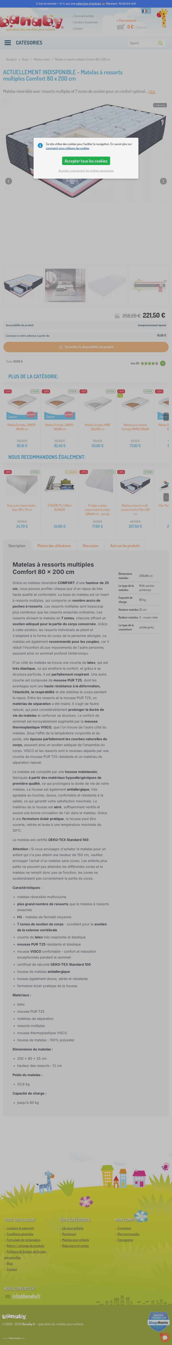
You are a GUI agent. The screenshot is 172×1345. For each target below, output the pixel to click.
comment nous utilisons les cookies (67, 148)
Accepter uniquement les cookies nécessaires (86, 171)
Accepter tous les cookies (86, 161)
